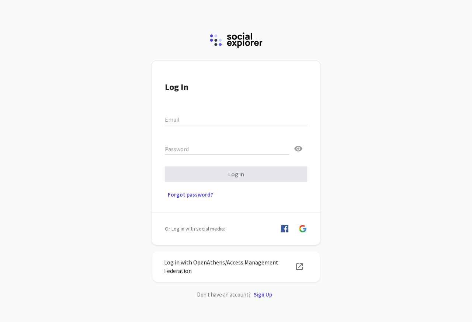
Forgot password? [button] (190, 194)
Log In (236, 174)
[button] (284, 228)
